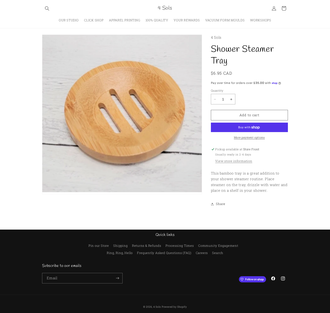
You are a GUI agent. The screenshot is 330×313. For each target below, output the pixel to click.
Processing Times (180, 246)
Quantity (217, 91)
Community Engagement (218, 246)
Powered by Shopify (174, 306)
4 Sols (157, 306)
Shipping (120, 246)
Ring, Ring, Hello (120, 253)
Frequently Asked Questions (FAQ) (164, 253)
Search (217, 253)
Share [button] (220, 204)
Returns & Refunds (146, 246)
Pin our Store (99, 246)
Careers (202, 253)
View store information (233, 161)
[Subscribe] (117, 278)
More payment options (249, 137)
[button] (47, 8)
